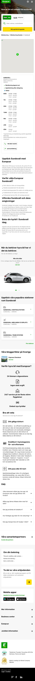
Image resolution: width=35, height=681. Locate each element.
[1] (16, 290)
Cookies (8, 671)
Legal (3, 671)
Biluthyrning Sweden (16, 35)
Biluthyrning (5, 35)
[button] (17, 54)
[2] (19, 290)
